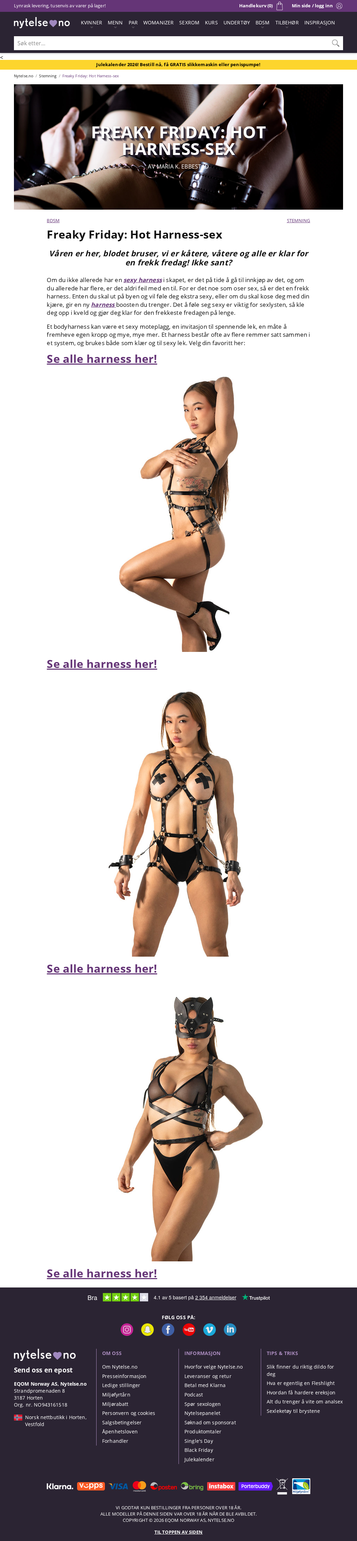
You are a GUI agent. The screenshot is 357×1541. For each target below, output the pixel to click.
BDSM (53, 220)
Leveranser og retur (207, 1376)
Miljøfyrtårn (116, 1394)
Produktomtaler (202, 1431)
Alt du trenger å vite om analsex (305, 1401)
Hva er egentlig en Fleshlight (301, 1383)
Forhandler (115, 1441)
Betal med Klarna (205, 1385)
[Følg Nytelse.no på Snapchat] (147, 1334)
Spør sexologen (202, 1404)
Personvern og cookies (128, 1413)
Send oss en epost (43, 1370)
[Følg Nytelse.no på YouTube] (189, 1334)
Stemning (298, 220)
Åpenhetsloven (120, 1431)
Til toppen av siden (178, 1532)
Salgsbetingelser (122, 1422)
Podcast (193, 1394)
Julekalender (199, 1459)
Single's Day (198, 1441)
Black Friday (198, 1450)
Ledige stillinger (121, 1385)
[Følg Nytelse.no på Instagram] (127, 1334)
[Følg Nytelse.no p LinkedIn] (230, 1334)
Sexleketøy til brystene (293, 1411)
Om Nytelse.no (119, 1366)
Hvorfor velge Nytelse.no (213, 1366)
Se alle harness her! (102, 358)
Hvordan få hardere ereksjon (301, 1392)
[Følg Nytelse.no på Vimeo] (209, 1334)
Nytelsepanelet (202, 1413)
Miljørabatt (115, 1404)
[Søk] (335, 43)
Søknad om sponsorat (210, 1422)
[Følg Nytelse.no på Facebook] (168, 1334)
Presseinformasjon (124, 1376)
